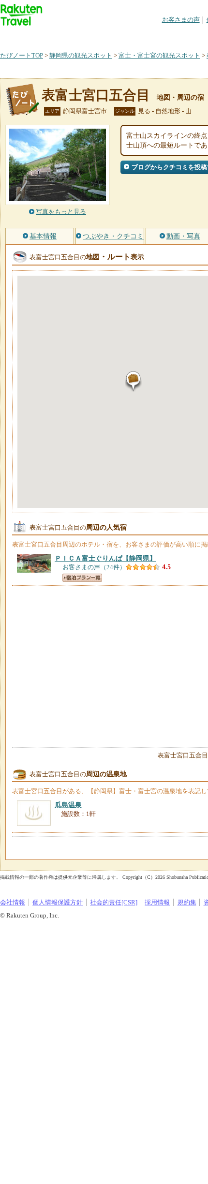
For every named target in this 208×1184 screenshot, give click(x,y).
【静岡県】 (105, 558)
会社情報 (12, 902)
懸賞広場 (113, 36)
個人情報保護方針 (57, 902)
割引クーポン (153, 36)
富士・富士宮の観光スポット (159, 55)
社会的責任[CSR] (113, 902)
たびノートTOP (21, 55)
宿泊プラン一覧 (82, 578)
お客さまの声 (181, 19)
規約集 (187, 902)
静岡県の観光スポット (80, 55)
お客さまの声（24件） (94, 567)
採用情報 (157, 902)
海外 (73, 36)
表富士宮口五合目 (96, 95)
